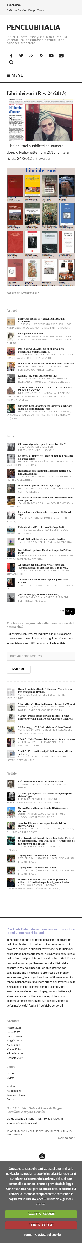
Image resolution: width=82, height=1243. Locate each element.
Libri (9, 1082)
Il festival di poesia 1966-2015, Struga (39, 485)
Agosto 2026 (14, 1027)
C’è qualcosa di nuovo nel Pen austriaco (40, 781)
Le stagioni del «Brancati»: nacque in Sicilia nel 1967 (44, 513)
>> (72, 611)
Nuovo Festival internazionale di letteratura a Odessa (43, 809)
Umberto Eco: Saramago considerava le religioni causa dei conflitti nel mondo (45, 407)
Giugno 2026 (14, 1036)
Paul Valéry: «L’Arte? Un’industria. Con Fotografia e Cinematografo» (41, 350)
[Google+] (31, 56)
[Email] (61, 56)
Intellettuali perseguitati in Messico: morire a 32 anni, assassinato (44, 472)
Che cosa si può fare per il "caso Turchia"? (42, 444)
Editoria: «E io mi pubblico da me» (37, 375)
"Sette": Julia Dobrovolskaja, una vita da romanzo (46, 739)
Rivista (10, 1078)
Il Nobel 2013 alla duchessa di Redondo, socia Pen (46, 363)
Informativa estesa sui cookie (41, 1234)
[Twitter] (21, 56)
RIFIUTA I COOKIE (41, 1225)
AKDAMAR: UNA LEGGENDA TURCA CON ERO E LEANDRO (45, 389)
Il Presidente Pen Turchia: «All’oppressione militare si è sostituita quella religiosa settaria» (43, 880)
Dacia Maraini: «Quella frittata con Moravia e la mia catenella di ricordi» (45, 690)
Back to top (65, 1138)
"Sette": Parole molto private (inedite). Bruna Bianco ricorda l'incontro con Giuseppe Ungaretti (45, 717)
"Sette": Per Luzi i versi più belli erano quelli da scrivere (45, 752)
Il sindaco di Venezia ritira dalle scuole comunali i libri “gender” (45, 499)
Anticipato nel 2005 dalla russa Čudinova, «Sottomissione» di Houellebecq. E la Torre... (43, 566)
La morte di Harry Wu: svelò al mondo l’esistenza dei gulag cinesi (45, 457)
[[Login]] (3, 1154)
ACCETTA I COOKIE (41, 1214)
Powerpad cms (16, 1131)
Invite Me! (19, 669)
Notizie (11, 1086)
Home (10, 1073)
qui (48, 159)
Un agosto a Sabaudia (30, 333)
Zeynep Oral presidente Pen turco (37, 855)
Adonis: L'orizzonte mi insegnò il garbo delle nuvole (43, 581)
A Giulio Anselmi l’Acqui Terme (25, 10)
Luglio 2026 (13, 1032)
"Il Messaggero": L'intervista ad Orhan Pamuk (45, 727)
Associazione (14, 1090)
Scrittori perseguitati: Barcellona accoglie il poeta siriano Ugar (45, 794)
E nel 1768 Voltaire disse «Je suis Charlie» (41, 539)
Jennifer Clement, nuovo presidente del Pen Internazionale (42, 824)
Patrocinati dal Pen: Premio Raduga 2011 (41, 527)
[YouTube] (51, 56)
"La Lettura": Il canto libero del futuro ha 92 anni (46, 704)
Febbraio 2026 (15, 1053)
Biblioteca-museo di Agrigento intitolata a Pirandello (41, 320)
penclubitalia (33, 27)
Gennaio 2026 (15, 1058)
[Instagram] (41, 56)
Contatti (11, 1099)
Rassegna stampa (16, 1095)
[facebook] (11, 56)
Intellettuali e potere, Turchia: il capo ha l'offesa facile (44, 551)
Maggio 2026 (14, 1040)
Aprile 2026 (13, 1045)
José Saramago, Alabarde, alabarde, (38, 594)
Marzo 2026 (14, 1049)
